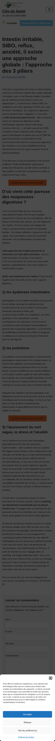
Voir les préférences (27, 730)
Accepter (27, 714)
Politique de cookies (26, 737)
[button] (50, 678)
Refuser (27, 722)
